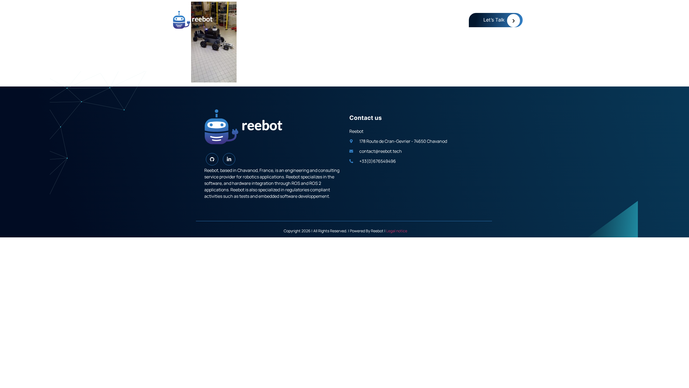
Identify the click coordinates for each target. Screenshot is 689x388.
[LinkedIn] (229, 159)
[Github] (212, 159)
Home (453, 19)
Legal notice (396, 230)
